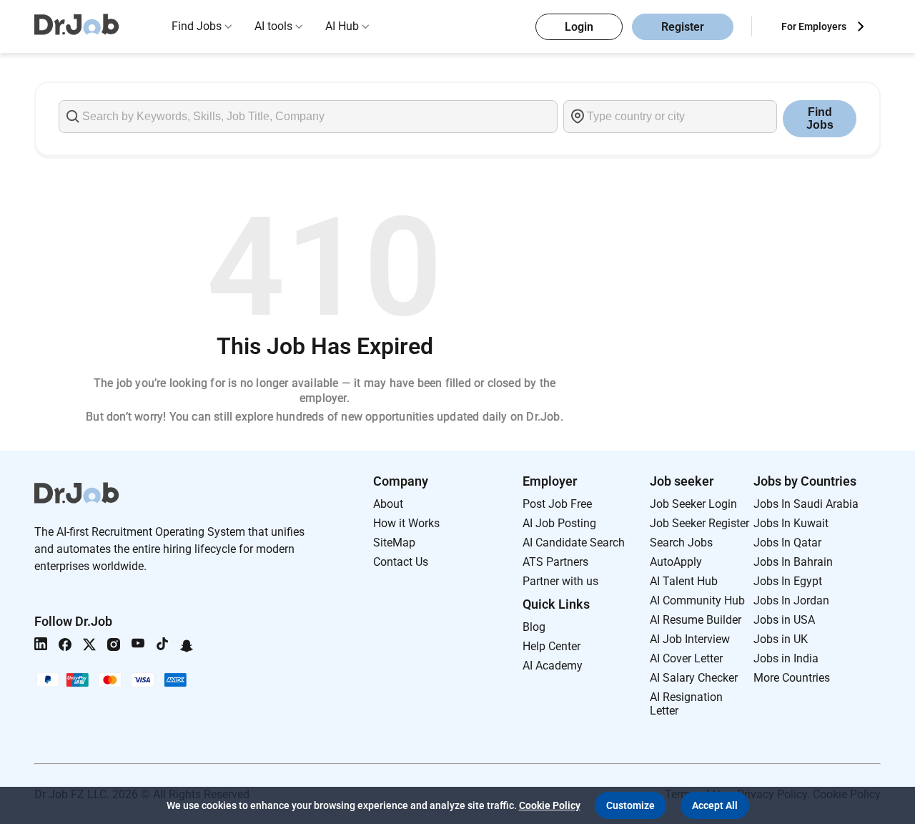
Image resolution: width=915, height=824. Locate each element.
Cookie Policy (549, 805)
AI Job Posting (559, 523)
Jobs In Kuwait (791, 523)
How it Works (406, 523)
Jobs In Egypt (787, 581)
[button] (630, 805)
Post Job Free (557, 504)
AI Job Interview (690, 639)
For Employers (813, 26)
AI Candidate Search (574, 542)
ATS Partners (555, 562)
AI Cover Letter (686, 658)
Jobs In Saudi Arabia (806, 504)
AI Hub (342, 26)
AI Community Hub (697, 600)
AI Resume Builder (695, 620)
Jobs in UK (780, 639)
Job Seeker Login (693, 504)
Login (579, 27)
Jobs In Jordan (791, 600)
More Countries (791, 678)
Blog (534, 627)
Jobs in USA (784, 620)
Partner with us (560, 581)
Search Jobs (681, 542)
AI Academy (553, 665)
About (388, 504)
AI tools (273, 26)
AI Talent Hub (684, 581)
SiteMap (394, 542)
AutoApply (676, 562)
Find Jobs (197, 26)
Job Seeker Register (699, 523)
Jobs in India (785, 658)
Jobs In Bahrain (793, 562)
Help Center (551, 646)
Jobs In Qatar (787, 542)
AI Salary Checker (694, 678)
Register (682, 27)
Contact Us (400, 562)
